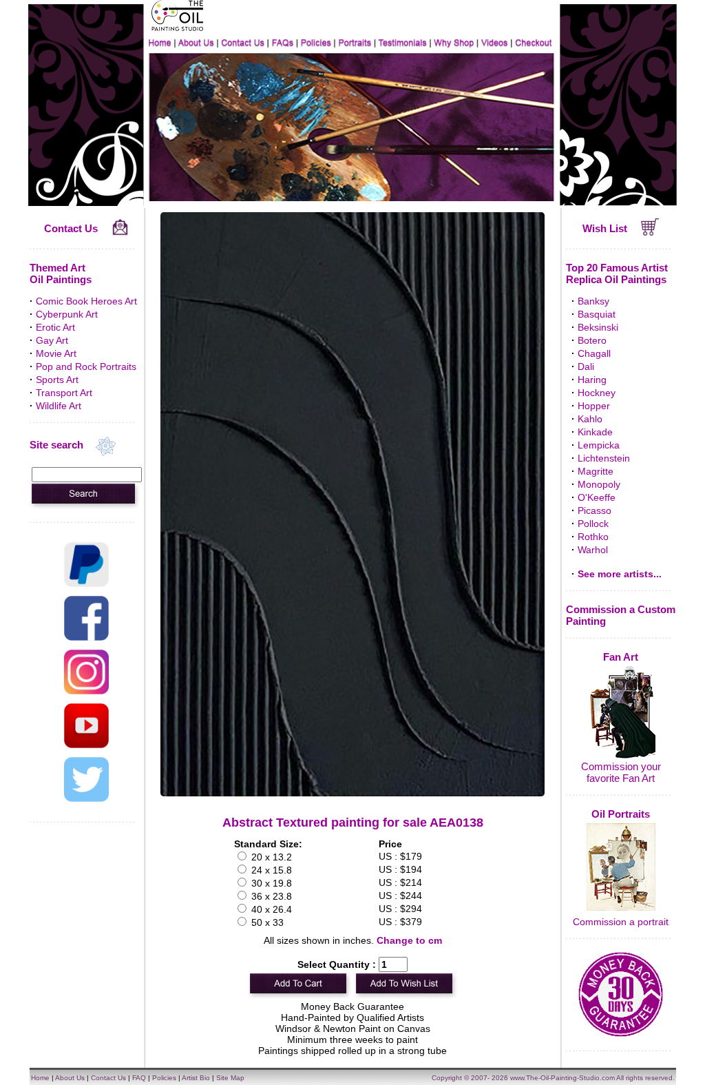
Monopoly (599, 484)
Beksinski (598, 327)
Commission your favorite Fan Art (621, 772)
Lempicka (599, 445)
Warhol (593, 549)
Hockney (596, 392)
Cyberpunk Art (67, 314)
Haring (592, 379)
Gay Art (52, 340)
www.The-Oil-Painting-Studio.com (562, 1078)
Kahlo (590, 418)
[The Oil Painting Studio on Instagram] (86, 690)
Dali (586, 366)
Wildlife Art (58, 405)
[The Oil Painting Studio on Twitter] (86, 798)
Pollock (593, 523)
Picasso (594, 510)
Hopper (594, 405)
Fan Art (620, 657)
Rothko (593, 536)
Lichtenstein (604, 458)
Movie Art (56, 353)
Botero (592, 340)
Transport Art (64, 392)
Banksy (593, 301)
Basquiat (596, 314)
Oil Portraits (620, 814)
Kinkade (595, 431)
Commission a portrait (621, 921)
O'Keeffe (596, 497)
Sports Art (57, 379)
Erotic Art (55, 327)
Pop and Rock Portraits (86, 366)
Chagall (594, 353)
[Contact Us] (120, 232)
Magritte (595, 471)
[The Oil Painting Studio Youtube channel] (86, 744)
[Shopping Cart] (650, 232)
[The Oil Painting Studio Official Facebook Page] (86, 637)
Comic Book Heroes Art (86, 301)
